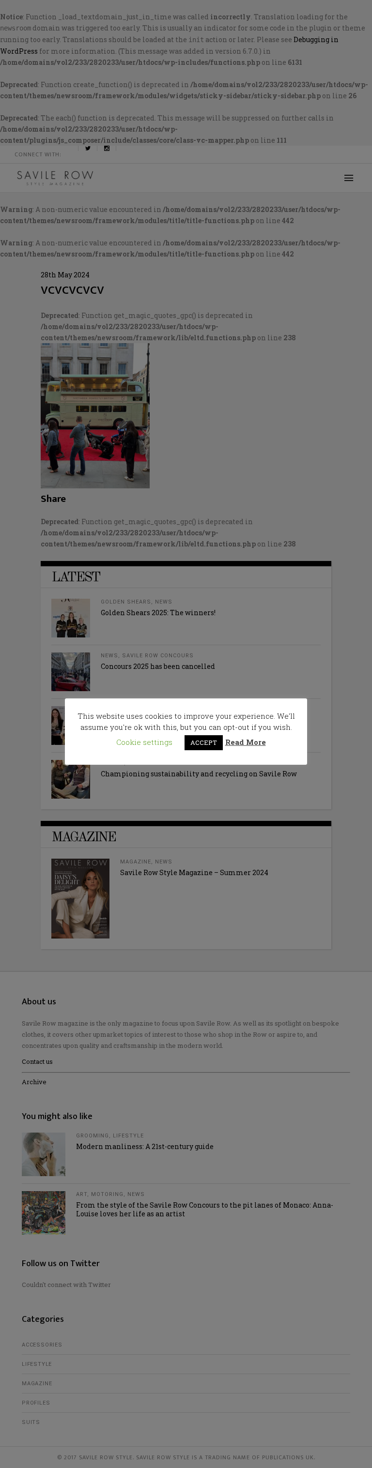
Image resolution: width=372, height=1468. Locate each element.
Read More (245, 742)
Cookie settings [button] (144, 742)
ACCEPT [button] (203, 742)
